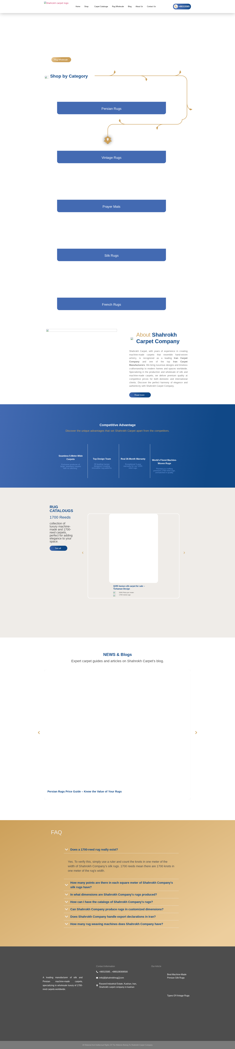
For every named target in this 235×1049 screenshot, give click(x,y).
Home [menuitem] (78, 6)
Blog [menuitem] (130, 6)
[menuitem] (87, 6)
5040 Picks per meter (126, 592)
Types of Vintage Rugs (178, 995)
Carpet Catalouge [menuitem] (101, 6)
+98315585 (184, 6)
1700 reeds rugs (125, 595)
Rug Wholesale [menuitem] (118, 6)
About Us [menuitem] (139, 6)
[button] (82, 552)
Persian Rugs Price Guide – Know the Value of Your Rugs (84, 791)
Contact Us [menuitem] (151, 6)
